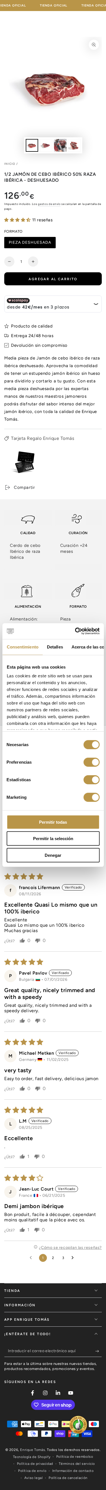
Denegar (53, 855)
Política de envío (32, 1471)
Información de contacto (73, 1471)
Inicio (10, 164)
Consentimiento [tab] (22, 646)
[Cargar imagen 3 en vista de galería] (60, 145)
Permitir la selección (53, 838)
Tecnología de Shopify (32, 1457)
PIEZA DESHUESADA (29, 244)
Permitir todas (53, 821)
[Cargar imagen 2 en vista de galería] (46, 145)
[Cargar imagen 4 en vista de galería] (74, 145)
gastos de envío (49, 204)
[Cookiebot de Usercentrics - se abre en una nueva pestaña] (75, 631)
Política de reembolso (74, 1457)
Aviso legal (33, 1478)
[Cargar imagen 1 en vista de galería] (32, 145)
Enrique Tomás (32, 1450)
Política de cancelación (68, 1478)
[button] (18, 219)
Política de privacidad (35, 1464)
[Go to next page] (74, 1258)
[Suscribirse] (98, 1351)
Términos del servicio (77, 1464)
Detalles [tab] (55, 646)
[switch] (91, 762)
